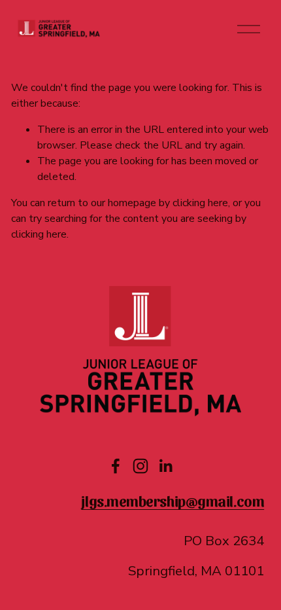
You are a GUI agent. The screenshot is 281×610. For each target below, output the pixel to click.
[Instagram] (140, 466)
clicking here (200, 203)
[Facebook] (116, 466)
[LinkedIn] (165, 466)
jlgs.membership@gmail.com (172, 500)
